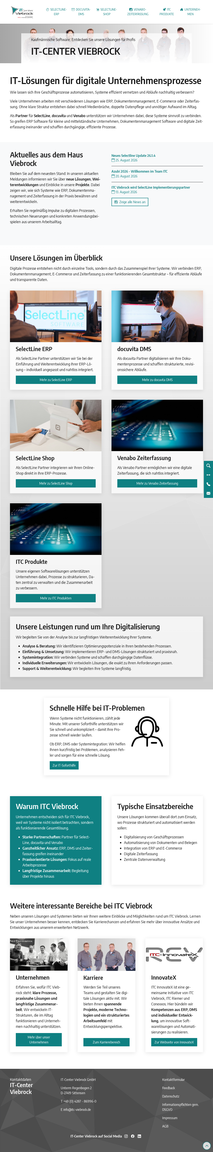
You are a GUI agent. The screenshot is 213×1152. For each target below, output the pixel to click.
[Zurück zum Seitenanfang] (207, 1146)
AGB (165, 1126)
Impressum (169, 1118)
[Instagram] (126, 1136)
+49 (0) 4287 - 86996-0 (79, 1101)
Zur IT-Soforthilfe (64, 765)
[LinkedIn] (139, 1136)
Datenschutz (170, 1096)
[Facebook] (132, 1136)
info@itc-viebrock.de (77, 1109)
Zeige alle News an (131, 202)
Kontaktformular (173, 1080)
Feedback (168, 1088)
